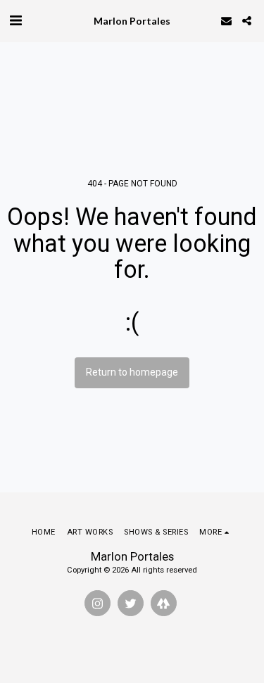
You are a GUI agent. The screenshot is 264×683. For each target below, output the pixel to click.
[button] (15, 20)
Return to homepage (132, 372)
